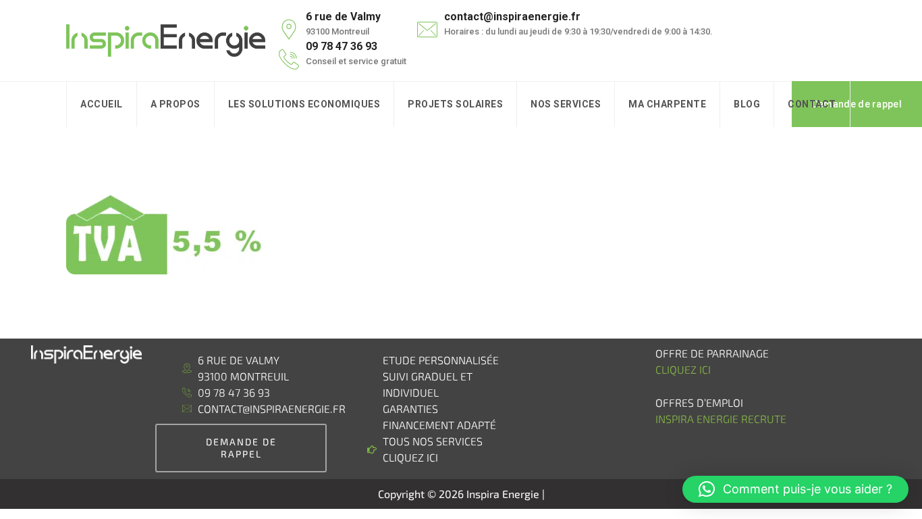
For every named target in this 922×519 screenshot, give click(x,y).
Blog (747, 104)
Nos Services (566, 104)
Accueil (101, 104)
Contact (812, 104)
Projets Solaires (455, 104)
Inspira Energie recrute (722, 418)
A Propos (175, 104)
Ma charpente (667, 104)
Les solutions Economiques (304, 104)
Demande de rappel (857, 104)
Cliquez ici (683, 369)
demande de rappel (241, 448)
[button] (795, 489)
